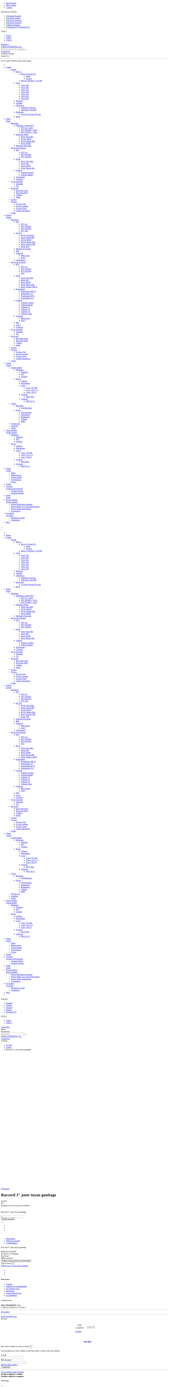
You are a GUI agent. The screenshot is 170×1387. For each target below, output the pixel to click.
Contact (9, 7)
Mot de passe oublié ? (9, 1365)
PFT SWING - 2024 (29, 132)
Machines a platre (18, 518)
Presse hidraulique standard (21, 504)
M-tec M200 (26, 143)
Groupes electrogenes (14, 489)
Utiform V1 (25, 307)
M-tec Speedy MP (28, 244)
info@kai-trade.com (9, 1316)
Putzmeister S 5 (27, 294)
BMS (23, 421)
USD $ (9, 40)
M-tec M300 (26, 166)
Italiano (17, 25)
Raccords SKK (22, 193)
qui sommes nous (13, 1289)
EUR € (9, 36)
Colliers (19, 195)
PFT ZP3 (24, 231)
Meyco (18, 72)
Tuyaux (29, 78)
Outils (13, 213)
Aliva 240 (25, 85)
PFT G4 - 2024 (27, 128)
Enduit (8, 217)
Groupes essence (17, 493)
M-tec (18, 159)
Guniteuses (15, 520)
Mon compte (11, 5)
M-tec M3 (25, 164)
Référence (5, 1252)
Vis (17, 186)
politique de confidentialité (16, 1286)
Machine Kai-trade (23, 249)
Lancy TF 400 (31, 388)
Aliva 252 (25, 90)
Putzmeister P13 (27, 298)
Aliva (18, 83)
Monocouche (16, 475)
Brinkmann (25, 417)
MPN (3, 1258)
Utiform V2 (25, 309)
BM (17, 251)
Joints (28, 76)
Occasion (9, 516)
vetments (14, 426)
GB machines (26, 412)
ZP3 (22, 273)
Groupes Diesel (17, 491)
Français (18, 20)
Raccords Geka (22, 191)
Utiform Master (27, 175)
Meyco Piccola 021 (28, 74)
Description (10, 1239)
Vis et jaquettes (17, 182)
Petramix (19, 101)
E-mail (3, 1355)
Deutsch (17, 23)
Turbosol (19, 253)
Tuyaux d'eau (21, 208)
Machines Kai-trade (23, 146)
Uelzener (19, 179)
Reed (18, 117)
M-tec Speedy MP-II (29, 287)
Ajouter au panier (8, 1219)
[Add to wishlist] (2, 1222)
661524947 (5, 1312)
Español (17, 16)
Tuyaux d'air (21, 204)
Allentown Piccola (28, 108)
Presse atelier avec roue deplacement (25, 507)
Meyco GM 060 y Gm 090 (31, 81)
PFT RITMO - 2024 (29, 130)
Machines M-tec (22, 134)
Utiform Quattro (27, 173)
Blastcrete (20, 112)
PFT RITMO (26, 155)
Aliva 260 (25, 92)
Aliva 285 (25, 99)
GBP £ (8, 38)
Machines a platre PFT (25, 126)
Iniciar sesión (11, 3)
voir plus (87, 1341)
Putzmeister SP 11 (28, 296)
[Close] (2, 529)
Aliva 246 (25, 87)
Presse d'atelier (12, 502)
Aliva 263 (25, 96)
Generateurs (20, 260)
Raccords (14, 188)
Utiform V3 (25, 312)
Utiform (19, 170)
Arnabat (19, 103)
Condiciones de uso (13, 1293)
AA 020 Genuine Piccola (31, 114)
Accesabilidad (11, 1295)
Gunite (13, 69)
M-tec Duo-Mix (27, 137)
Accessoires (15, 511)
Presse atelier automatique (21, 509)
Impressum (10, 1291)
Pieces (18, 379)
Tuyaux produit (22, 206)
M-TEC (19, 233)
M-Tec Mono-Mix (28, 141)
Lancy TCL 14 (32, 390)
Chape (8, 365)
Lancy (18, 325)
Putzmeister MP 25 (28, 291)
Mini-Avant (25, 318)
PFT (17, 150)
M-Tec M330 (26, 139)
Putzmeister (20, 177)
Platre (8, 121)
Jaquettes (19, 184)
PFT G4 (24, 152)
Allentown (20, 105)
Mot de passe (6, 1360)
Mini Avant (25, 256)
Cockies (9, 1284)
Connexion (5, 1027)
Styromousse (16, 480)
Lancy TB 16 (31, 392)
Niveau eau (15, 424)
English (17, 18)
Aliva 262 (25, 94)
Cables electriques (23, 211)
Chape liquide (16, 368)
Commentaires (11, 1243)
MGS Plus (30, 397)
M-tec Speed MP (27, 238)
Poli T (23, 258)
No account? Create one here (12, 1372)
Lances (14, 199)
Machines (15, 123)
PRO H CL (30, 401)
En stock (4, 1254)
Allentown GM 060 (28, 110)
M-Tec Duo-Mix (27, 235)
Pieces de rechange (18, 148)
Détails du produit (13, 1241)
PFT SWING (26, 157)
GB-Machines (26, 408)
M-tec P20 (25, 247)
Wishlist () (5, 44)
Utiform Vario (26, 314)
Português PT (24, 27)
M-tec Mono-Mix (28, 168)
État (3, 1256)
